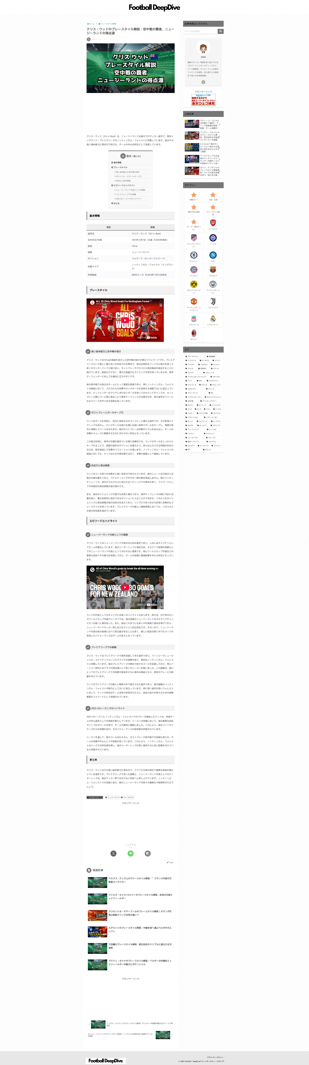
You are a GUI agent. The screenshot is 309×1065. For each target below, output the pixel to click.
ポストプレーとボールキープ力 (128, 176)
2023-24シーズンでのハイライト (129, 199)
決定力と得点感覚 (123, 181)
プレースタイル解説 (95, 797)
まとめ (116, 203)
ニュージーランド (113, 797)
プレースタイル (120, 167)
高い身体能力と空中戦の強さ (128, 172)
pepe (203, 57)
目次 (128, 156)
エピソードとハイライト (124, 185)
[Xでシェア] (113, 854)
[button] (148, 854)
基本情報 (117, 163)
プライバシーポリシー (215, 1057)
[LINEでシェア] (131, 854)
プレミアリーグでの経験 (126, 194)
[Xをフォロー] (203, 82)
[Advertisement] (131, 113)
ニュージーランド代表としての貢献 (130, 190)
